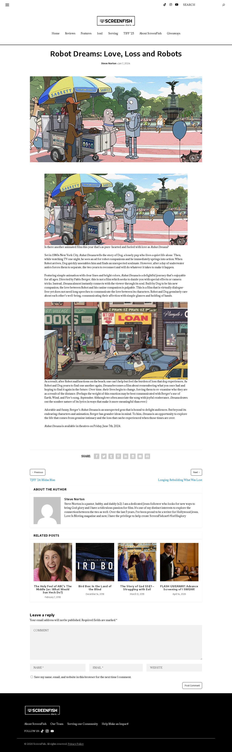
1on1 (100, 33)
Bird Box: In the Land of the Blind (94, 588)
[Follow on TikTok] (42, 731)
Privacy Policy (76, 743)
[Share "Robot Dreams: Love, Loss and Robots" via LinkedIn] (125, 456)
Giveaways (173, 33)
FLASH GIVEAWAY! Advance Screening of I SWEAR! (179, 588)
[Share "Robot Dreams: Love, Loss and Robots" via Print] (147, 456)
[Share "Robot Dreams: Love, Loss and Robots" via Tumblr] (111, 456)
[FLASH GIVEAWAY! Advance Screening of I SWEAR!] (179, 562)
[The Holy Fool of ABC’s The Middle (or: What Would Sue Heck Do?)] (53, 562)
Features (86, 33)
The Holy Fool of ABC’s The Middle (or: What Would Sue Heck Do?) (53, 589)
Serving (113, 33)
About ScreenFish (150, 33)
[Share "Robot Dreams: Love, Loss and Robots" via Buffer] (132, 456)
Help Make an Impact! (115, 724)
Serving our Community (82, 724)
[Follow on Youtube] (52, 731)
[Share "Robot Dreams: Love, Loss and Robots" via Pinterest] (118, 456)
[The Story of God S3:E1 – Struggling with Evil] (137, 562)
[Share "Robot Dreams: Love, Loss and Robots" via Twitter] (103, 456)
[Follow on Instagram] (47, 731)
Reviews (70, 33)
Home (56, 33)
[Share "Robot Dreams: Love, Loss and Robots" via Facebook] (96, 456)
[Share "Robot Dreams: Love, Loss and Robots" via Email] (140, 456)
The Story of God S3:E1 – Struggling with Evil (137, 588)
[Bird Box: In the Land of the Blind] (95, 562)
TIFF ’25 (128, 33)
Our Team (56, 724)
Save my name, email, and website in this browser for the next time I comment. (82, 677)
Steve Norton (108, 63)
